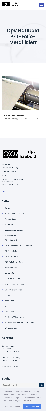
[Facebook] (5, 191)
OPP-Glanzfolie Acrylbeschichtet (18, 245)
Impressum (6, 164)
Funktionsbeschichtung (14, 284)
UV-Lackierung (11, 328)
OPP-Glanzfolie (11, 240)
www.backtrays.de (8, 182)
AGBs (4, 175)
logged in (18, 118)
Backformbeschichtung (14, 213)
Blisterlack (9, 224)
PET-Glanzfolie (11, 267)
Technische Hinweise (9, 172)
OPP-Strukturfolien (12, 256)
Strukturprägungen (12, 278)
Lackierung (9, 311)
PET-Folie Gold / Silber (14, 262)
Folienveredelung (12, 235)
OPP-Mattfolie (11, 251)
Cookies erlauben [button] (32, 407)
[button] (33, 400)
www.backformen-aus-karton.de (13, 179)
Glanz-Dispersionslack (14, 290)
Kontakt (8, 306)
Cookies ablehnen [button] (12, 407)
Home (7, 295)
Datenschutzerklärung (10, 168)
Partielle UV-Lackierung (14, 317)
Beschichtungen (11, 219)
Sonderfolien (10, 273)
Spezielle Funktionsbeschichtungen (19, 322)
